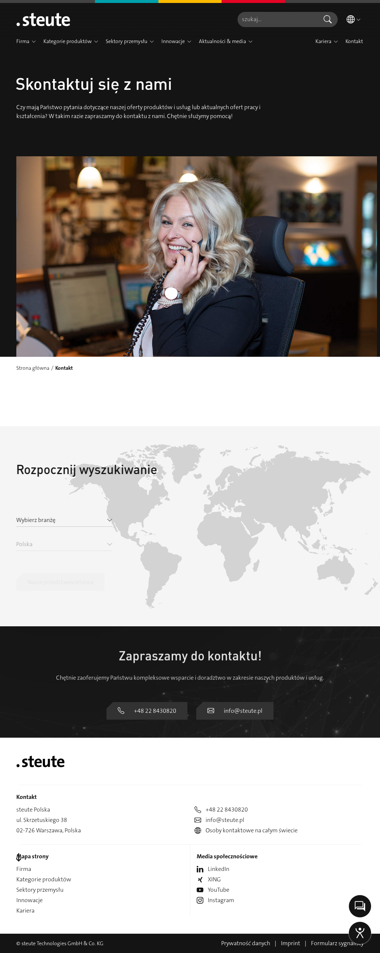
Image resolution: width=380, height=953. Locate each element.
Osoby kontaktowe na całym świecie (252, 830)
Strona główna (32, 368)
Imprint (290, 943)
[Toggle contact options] (360, 906)
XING (214, 879)
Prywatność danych (245, 943)
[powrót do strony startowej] (43, 19)
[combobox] (278, 19)
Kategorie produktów (43, 879)
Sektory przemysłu (39, 890)
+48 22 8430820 (155, 711)
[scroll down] (19, 858)
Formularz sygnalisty (337, 943)
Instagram (221, 900)
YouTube (218, 890)
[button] (33, 41)
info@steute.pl (243, 711)
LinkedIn (218, 869)
